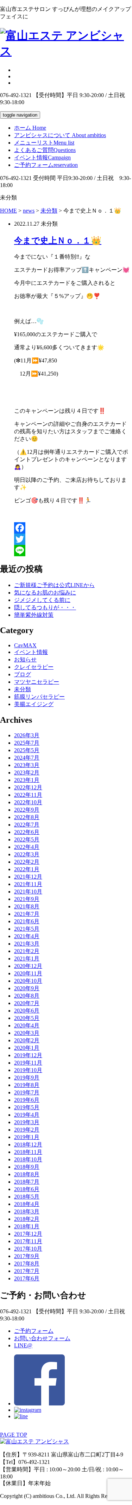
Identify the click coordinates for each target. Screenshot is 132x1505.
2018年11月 (28, 1152)
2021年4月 (26, 936)
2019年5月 (26, 1107)
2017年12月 (28, 1234)
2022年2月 (26, 862)
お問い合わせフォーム (42, 1338)
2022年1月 (26, 869)
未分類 (22, 689)
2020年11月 (28, 973)
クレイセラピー (34, 667)
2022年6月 (26, 832)
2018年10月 (28, 1159)
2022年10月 (28, 802)
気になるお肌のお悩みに (45, 593)
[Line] (73, 550)
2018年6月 (26, 1189)
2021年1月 (26, 959)
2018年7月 (26, 1182)
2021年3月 (26, 944)
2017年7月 (26, 1271)
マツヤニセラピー (36, 682)
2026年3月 (26, 735)
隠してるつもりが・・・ (45, 607)
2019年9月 (26, 1078)
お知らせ (25, 659)
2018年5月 (26, 1197)
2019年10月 (28, 1070)
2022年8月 (26, 817)
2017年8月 (26, 1264)
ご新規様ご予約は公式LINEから (54, 585)
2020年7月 (26, 1003)
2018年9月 (26, 1167)
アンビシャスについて (60, 135)
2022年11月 (28, 795)
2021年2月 (26, 951)
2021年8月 (26, 906)
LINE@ (23, 1345)
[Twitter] (73, 539)
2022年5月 (26, 839)
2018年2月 (26, 1219)
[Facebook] (73, 528)
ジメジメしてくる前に (42, 600)
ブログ (22, 674)
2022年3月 (26, 854)
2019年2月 (26, 1130)
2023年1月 (26, 780)
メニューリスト (44, 143)
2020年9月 (26, 988)
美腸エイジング (34, 704)
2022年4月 (26, 847)
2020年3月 (26, 1033)
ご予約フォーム (46, 165)
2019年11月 (28, 1063)
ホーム (30, 128)
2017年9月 (26, 1256)
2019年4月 (26, 1115)
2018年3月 (26, 1211)
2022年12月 (28, 787)
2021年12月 (28, 877)
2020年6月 (26, 1011)
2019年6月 (26, 1100)
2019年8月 (26, 1085)
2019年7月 (26, 1092)
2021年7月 (26, 914)
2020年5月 (26, 1018)
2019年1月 (26, 1137)
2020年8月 (26, 996)
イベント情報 (42, 157)
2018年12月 (28, 1145)
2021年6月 (26, 921)
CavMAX (25, 645)
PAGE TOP (13, 1435)
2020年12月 (28, 966)
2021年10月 (28, 892)
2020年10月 (28, 981)
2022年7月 (26, 825)
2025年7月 (26, 743)
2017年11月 (28, 1241)
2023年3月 (26, 765)
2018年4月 (26, 1204)
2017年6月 (26, 1278)
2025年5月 (26, 750)
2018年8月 (26, 1174)
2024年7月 (26, 758)
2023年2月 (26, 773)
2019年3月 (26, 1122)
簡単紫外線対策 (34, 615)
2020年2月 (26, 1040)
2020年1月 (26, 1048)
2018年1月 (26, 1226)
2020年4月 (26, 1025)
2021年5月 (26, 929)
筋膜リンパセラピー (39, 697)
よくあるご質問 (45, 150)
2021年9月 (26, 899)
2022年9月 (26, 810)
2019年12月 (28, 1055)
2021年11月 (28, 884)
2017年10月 (28, 1249)
